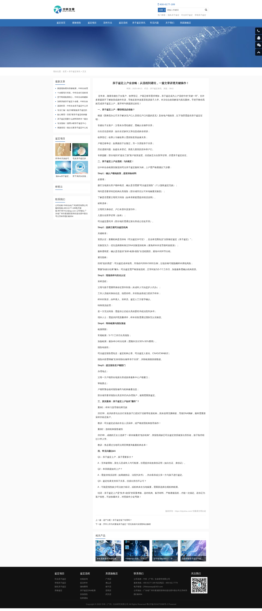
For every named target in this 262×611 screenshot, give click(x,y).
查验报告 (76, 23)
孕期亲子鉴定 (200, 15)
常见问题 (154, 23)
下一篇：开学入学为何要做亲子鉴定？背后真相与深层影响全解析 (123, 524)
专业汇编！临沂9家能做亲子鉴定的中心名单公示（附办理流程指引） (71, 110)
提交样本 (84, 583)
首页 (65, 71)
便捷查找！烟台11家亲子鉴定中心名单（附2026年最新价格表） (71, 128)
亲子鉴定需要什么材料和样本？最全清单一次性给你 (71, 119)
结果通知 (84, 598)
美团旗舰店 (185, 23)
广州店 (108, 579)
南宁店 (108, 587)
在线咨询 (84, 579)
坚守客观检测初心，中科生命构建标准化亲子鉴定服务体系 (71, 97)
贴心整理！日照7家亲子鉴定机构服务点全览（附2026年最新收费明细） (71, 114)
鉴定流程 (123, 23)
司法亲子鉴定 (187, 15)
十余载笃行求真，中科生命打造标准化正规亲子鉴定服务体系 (71, 93)
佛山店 (108, 583)
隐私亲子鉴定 (173, 15)
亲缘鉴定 (58, 590)
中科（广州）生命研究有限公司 (115, 604)
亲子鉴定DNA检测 (88, 590)
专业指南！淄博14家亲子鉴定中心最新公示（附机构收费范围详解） (70, 123)
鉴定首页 (61, 23)
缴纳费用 (84, 587)
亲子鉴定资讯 (138, 23)
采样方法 (107, 23)
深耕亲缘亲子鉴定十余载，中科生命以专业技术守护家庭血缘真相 (71, 101)
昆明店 (108, 590)
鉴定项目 (92, 23)
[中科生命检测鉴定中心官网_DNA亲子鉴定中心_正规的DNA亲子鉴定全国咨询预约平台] (64, 9)
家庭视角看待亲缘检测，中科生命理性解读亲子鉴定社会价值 (71, 88)
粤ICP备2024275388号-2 (157, 604)
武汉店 (108, 594)
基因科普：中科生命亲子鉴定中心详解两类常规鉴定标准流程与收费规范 (71, 106)
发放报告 (84, 594)
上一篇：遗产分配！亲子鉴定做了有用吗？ (114, 520)
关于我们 (170, 23)
